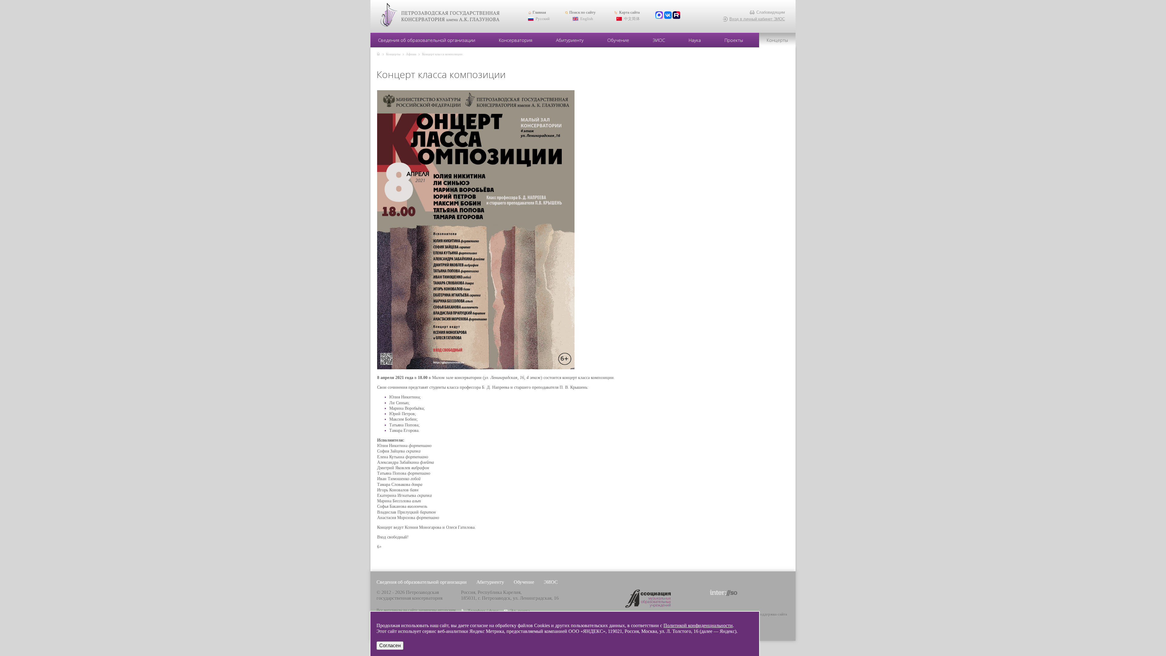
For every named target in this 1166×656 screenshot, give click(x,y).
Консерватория (515, 40)
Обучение (618, 40)
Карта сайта (629, 12)
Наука (695, 40)
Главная (539, 12)
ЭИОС (659, 40)
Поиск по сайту (582, 12)
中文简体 (632, 19)
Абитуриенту (570, 40)
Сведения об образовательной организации (426, 40)
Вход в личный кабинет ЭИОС (757, 19)
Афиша (411, 54)
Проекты (733, 40)
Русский (543, 19)
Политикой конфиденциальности (698, 625)
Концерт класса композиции (442, 54)
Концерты (777, 40)
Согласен (390, 645)
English (586, 19)
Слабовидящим (770, 12)
